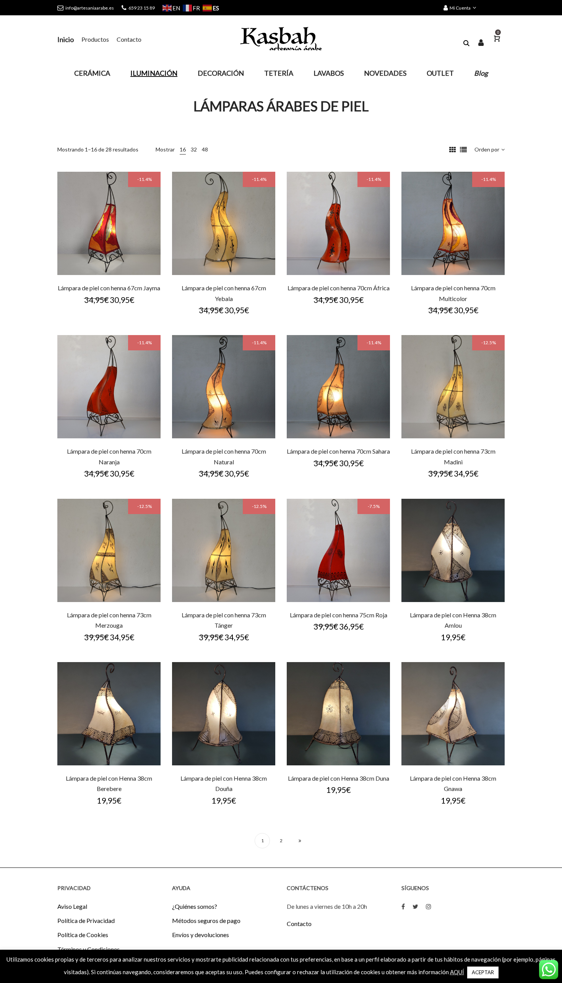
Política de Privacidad (86, 920)
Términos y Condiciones (88, 949)
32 (194, 149)
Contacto (299, 923)
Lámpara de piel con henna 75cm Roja (338, 614)
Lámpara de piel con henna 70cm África (338, 287)
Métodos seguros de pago (206, 920)
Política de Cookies (82, 934)
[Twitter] (415, 906)
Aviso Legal (72, 906)
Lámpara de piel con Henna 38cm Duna (338, 778)
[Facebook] (403, 906)
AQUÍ (457, 971)
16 (183, 149)
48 (205, 149)
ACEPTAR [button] (483, 972)
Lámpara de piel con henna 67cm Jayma (109, 287)
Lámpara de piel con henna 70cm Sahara (338, 451)
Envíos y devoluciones (200, 934)
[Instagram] (428, 906)
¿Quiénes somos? (194, 906)
